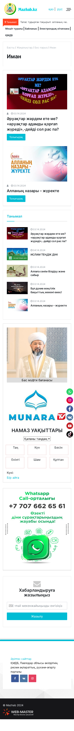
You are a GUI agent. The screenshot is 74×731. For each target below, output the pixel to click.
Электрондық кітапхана (54, 28)
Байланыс (31, 28)
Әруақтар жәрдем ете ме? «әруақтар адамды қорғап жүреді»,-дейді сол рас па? (33, 124)
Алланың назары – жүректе (33, 191)
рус (60, 9)
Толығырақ (16, 137)
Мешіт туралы (14, 28)
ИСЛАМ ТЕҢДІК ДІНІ (44, 254)
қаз (51, 9)
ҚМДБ (9, 35)
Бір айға (13, 477)
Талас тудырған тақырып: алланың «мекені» (47, 22)
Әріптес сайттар (21, 658)
